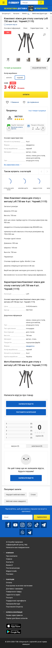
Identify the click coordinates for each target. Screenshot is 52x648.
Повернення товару (13, 592)
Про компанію (11, 556)
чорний (20, 78)
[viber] (30, 525)
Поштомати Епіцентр (14, 607)
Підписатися (42, 517)
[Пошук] (41, 3)
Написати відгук (26, 404)
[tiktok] (37, 525)
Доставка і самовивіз (14, 589)
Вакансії (9, 565)
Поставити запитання (26, 412)
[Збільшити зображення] (44, 34)
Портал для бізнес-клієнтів (16, 618)
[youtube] (15, 525)
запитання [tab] (36, 446)
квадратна (30, 346)
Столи (33, 495)
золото (9, 78)
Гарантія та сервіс (13, 595)
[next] (47, 171)
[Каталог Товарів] (3, 2)
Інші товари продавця (37, 111)
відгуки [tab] (14, 446)
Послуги (9, 598)
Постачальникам (13, 568)
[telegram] (44, 525)
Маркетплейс (11, 571)
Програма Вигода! (13, 604)
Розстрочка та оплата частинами (19, 586)
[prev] (41, 171)
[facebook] (8, 525)
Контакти (10, 562)
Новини (9, 559)
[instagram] (22, 525)
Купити (26, 95)
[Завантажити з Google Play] (13, 631)
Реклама (9, 574)
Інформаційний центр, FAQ (16, 545)
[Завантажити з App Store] (13, 625)
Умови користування (14, 615)
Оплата (9, 583)
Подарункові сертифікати (16, 601)
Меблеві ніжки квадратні (16, 501)
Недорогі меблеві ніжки (15, 495)
